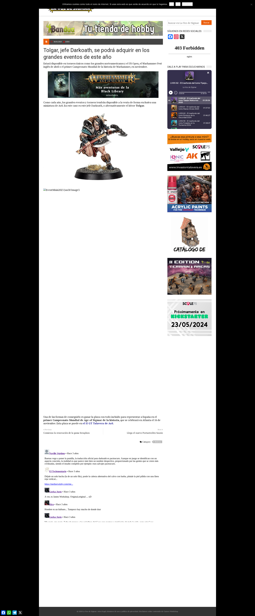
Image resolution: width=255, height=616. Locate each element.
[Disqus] (103, 485)
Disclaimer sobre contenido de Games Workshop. (158, 611)
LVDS (67, 42)
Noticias (158, 442)
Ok (171, 4)
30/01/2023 (58, 42)
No (178, 4)
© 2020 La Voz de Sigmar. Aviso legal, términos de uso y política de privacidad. (108, 611)
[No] (251, 4)
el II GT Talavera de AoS (98, 423)
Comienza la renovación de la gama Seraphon (66, 432)
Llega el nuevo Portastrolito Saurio (145, 432)
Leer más (187, 4)
